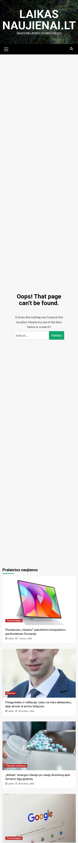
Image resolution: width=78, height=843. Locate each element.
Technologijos (13, 620)
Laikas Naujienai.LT (39, 19)
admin (11, 638)
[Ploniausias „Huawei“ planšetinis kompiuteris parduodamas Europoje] (39, 600)
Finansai (10, 693)
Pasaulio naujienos (16, 766)
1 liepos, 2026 (25, 638)
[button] (6, 48)
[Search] (71, 49)
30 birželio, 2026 (26, 711)
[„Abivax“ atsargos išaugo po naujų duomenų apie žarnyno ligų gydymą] (39, 745)
